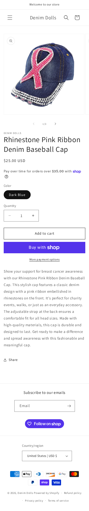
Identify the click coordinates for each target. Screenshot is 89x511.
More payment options (44, 259)
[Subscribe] (69, 406)
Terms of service (58, 500)
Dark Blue (17, 194)
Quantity (10, 206)
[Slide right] (55, 123)
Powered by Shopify (46, 493)
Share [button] (13, 359)
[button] (9, 17)
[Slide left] (33, 123)
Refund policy (73, 493)
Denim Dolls (25, 493)
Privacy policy (34, 500)
